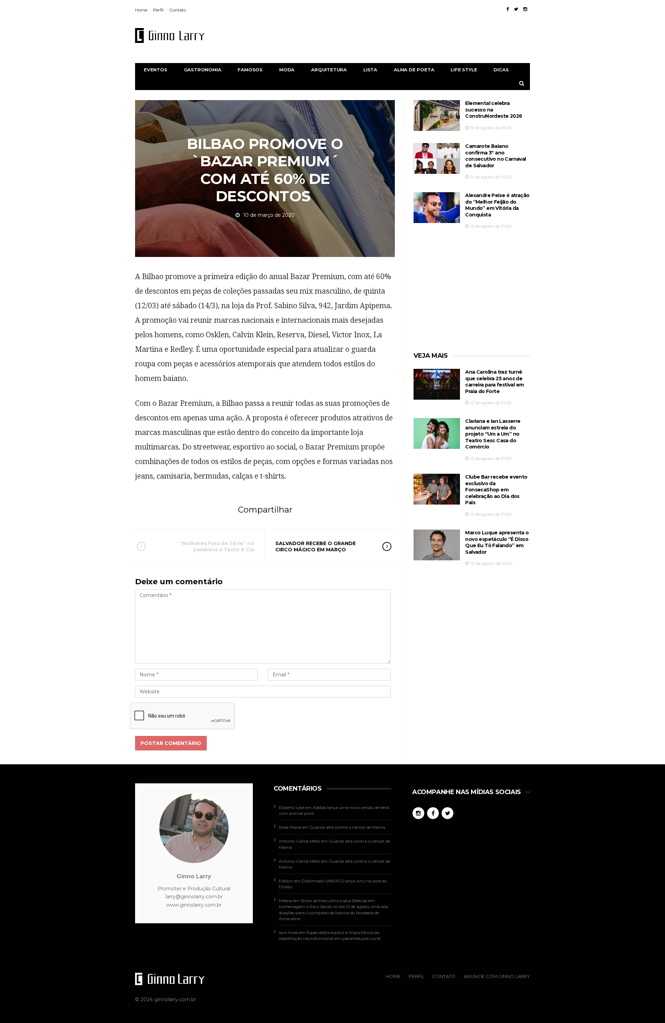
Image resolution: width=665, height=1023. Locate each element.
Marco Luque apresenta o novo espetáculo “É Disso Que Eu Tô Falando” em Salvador (497, 542)
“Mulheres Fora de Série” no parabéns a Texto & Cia (216, 546)
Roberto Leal (291, 807)
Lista (370, 69)
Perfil (158, 9)
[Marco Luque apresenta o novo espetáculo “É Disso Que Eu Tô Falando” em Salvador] (437, 545)
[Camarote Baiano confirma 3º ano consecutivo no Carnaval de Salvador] (437, 158)
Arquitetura (329, 69)
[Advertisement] (404, 35)
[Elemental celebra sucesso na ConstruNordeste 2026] (437, 115)
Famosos (250, 69)
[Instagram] (525, 9)
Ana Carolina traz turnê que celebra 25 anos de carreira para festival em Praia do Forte (494, 381)
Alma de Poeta (414, 69)
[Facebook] (507, 9)
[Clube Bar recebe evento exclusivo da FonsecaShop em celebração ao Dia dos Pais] (437, 489)
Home (141, 9)
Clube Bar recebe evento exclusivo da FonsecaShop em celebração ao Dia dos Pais (496, 490)
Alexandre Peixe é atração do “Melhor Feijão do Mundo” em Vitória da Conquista (497, 205)
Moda (286, 69)
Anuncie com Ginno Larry (497, 976)
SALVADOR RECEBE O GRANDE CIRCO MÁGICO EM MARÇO (315, 546)
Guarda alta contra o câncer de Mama (347, 827)
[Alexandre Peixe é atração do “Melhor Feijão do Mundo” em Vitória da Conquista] (437, 207)
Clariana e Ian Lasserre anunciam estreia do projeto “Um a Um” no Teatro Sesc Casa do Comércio (492, 434)
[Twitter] (516, 9)
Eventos (155, 69)
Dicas (501, 69)
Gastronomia (202, 69)
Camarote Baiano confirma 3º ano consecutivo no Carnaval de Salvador (495, 156)
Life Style (464, 69)
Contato (177, 9)
